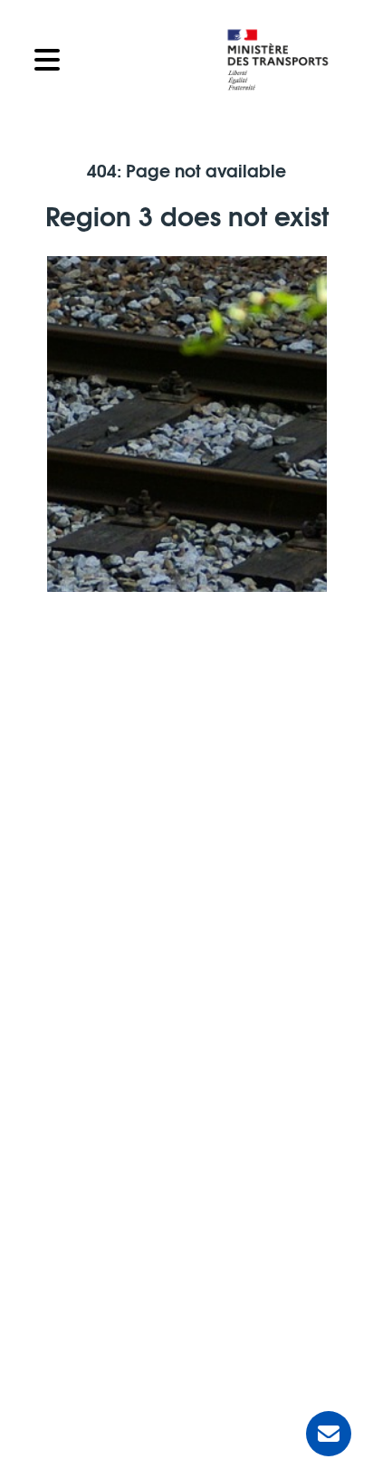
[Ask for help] (328, 1433)
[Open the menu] (116, 59)
